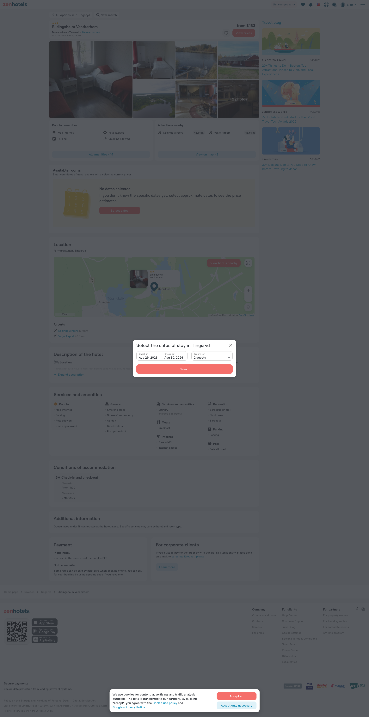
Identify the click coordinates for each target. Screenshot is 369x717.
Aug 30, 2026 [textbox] (173, 357)
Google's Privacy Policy (129, 707)
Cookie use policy (165, 703)
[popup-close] (231, 345)
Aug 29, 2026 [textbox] (148, 357)
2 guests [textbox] (200, 357)
